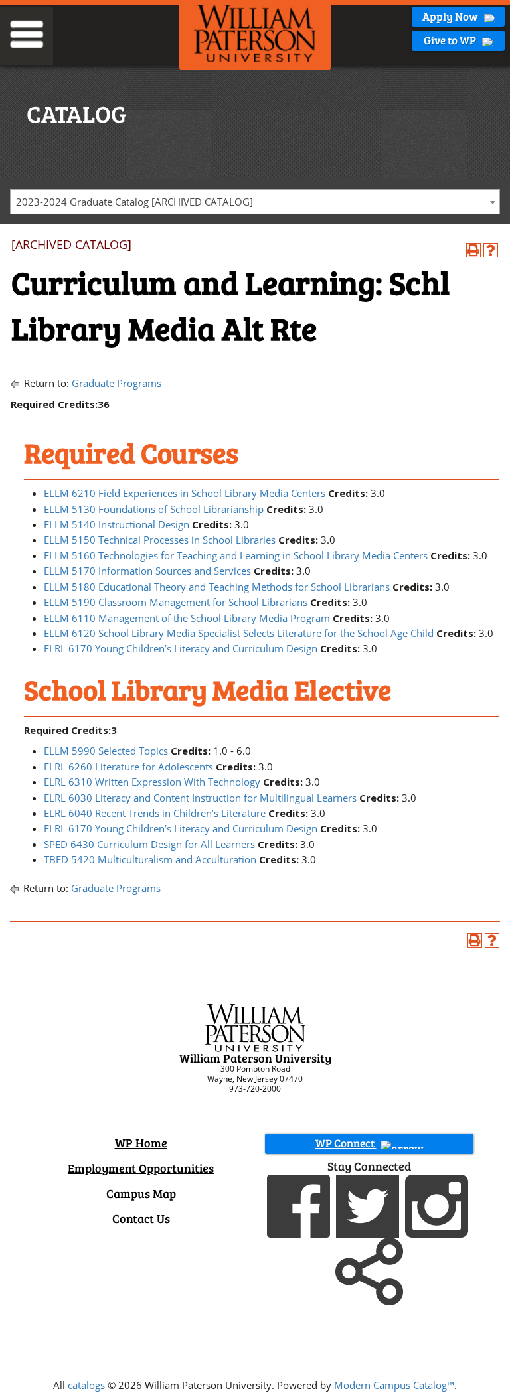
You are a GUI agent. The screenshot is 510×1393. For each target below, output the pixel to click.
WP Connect (346, 1143)
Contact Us (141, 1218)
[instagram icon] (438, 1204)
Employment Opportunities (141, 1168)
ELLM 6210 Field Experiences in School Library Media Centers (184, 493)
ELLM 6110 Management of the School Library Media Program (187, 617)
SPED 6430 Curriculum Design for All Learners (149, 844)
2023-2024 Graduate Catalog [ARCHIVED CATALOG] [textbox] (134, 201)
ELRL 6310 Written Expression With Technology (152, 781)
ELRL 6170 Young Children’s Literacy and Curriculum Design (180, 648)
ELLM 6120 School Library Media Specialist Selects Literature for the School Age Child (239, 633)
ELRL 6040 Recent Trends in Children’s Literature (155, 813)
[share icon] (369, 1270)
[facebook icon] (300, 1204)
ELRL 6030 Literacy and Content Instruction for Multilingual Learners (200, 797)
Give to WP (451, 40)
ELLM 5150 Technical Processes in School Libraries (160, 539)
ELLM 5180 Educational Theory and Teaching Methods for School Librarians (217, 586)
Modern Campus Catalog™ (394, 1385)
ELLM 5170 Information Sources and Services (147, 570)
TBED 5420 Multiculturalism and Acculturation (150, 859)
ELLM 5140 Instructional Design (116, 524)
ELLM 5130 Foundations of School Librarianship (154, 509)
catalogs (86, 1385)
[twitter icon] (369, 1204)
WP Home (141, 1143)
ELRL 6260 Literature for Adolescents (128, 766)
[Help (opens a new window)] (490, 250)
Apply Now (451, 16)
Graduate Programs (116, 383)
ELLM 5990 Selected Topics (106, 750)
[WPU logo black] (255, 32)
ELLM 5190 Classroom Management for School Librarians (175, 602)
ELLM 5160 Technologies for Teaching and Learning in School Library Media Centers (236, 555)
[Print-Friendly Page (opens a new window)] (473, 250)
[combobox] (255, 201)
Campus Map (141, 1193)
